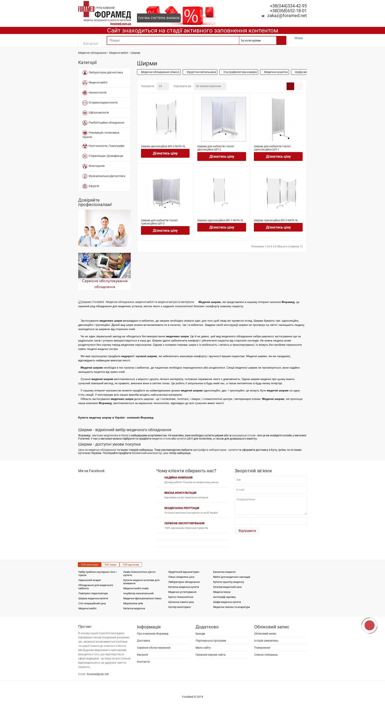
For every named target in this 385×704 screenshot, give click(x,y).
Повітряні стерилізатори (93, 593)
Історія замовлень (266, 640)
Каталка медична (134, 608)
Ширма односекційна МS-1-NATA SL (220, 220)
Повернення (262, 647)
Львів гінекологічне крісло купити (139, 573)
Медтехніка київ (133, 603)
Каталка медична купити (183, 586)
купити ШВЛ (185, 438)
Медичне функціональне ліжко (142, 598)
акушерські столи (243, 435)
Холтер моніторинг (179, 607)
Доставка (143, 640)
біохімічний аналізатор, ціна (150, 453)
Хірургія (93, 186)
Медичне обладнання (92, 52)
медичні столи (161, 438)
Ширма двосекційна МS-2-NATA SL (163, 146)
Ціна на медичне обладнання (97, 449)
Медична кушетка (275, 72)
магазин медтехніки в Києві (110, 435)
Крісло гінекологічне (180, 596)
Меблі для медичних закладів (231, 576)
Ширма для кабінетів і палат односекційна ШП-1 (272, 148)
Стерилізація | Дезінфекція (105, 155)
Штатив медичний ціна (227, 586)
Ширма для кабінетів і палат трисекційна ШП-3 (159, 222)
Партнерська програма (211, 640)
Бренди (200, 633)
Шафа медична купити (227, 601)
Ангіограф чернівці (224, 596)
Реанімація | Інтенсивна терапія (100, 135)
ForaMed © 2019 (192, 696)
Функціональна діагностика (106, 176)
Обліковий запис (265, 633)
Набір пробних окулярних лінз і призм (97, 573)
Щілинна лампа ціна (181, 601)
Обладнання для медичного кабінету (95, 587)
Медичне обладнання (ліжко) (159, 72)
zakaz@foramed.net (287, 15)
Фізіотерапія (96, 166)
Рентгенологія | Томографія (105, 145)
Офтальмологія (98, 112)
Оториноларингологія (102, 102)
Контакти (143, 661)
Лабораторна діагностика (105, 72)
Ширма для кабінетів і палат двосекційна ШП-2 (215, 148)
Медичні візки (222, 591)
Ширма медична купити (93, 598)
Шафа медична (304, 72)
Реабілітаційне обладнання (105, 122)
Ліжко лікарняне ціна (181, 576)
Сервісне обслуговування (153, 647)
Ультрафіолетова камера (240, 72)
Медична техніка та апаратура (231, 607)
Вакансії (142, 654)
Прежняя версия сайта (211, 654)
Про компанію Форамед (152, 633)
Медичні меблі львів (135, 588)
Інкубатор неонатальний (138, 593)
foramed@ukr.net (98, 674)
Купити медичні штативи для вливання (141, 582)
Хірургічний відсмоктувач (183, 571)
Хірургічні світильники (201, 72)
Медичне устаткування (182, 591)
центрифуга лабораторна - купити (215, 449)
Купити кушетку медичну (228, 581)
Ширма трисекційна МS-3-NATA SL (276, 220)
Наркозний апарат (89, 580)
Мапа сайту (203, 647)
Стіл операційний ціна (92, 603)
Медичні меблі (118, 52)
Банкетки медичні (224, 571)
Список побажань (266, 654)
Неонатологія (96, 92)
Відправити (247, 531)
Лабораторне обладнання (184, 581)
